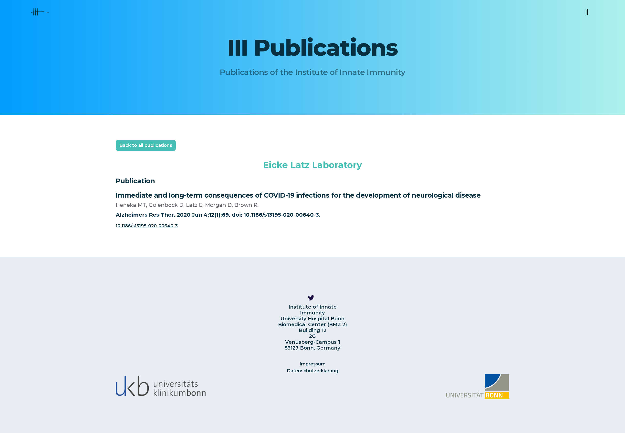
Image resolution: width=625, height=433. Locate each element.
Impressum (313, 364)
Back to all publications (145, 145)
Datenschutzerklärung (312, 370)
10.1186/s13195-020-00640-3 (147, 226)
